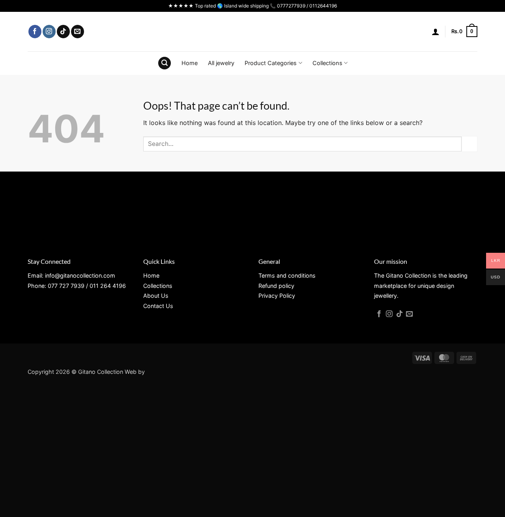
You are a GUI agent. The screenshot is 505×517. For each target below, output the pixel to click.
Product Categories (271, 63)
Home (189, 63)
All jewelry (221, 63)
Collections (327, 63)
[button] (436, 31)
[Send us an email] (77, 31)
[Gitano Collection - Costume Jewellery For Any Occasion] (252, 31)
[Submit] (469, 143)
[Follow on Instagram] (49, 31)
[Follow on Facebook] (34, 31)
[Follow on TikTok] (63, 31)
